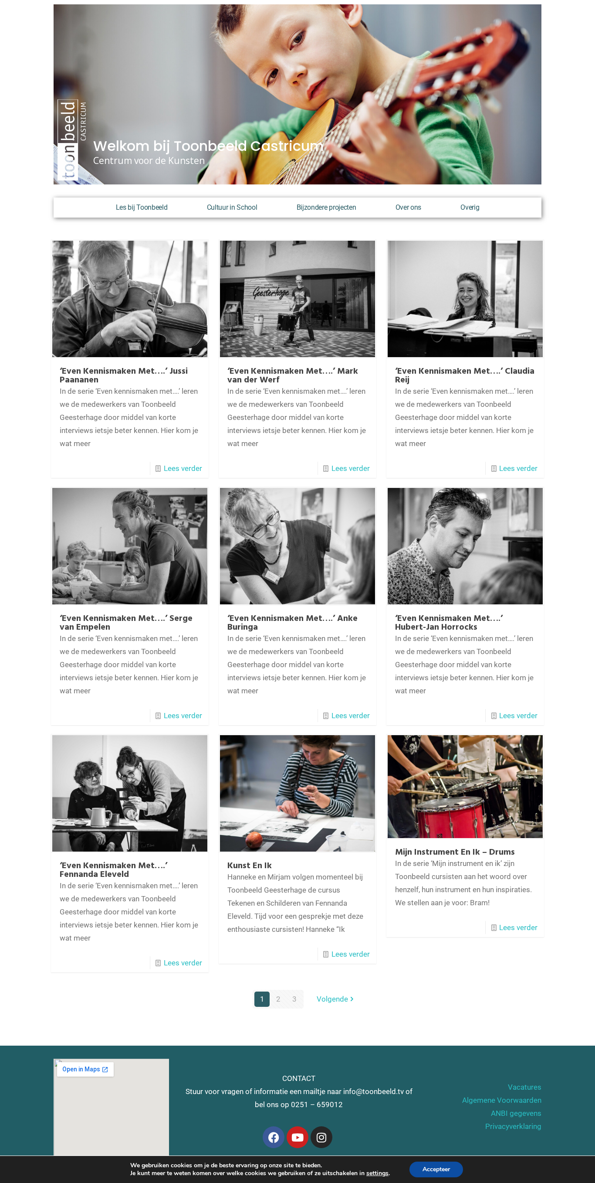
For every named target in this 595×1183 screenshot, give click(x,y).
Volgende (332, 999)
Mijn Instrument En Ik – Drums (455, 852)
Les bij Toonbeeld (142, 207)
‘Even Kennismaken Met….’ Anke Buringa (292, 623)
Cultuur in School (232, 207)
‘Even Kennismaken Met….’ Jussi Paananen (124, 376)
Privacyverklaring (513, 1126)
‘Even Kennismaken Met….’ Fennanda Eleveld (113, 870)
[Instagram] (321, 1137)
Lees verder (183, 468)
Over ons (409, 207)
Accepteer (436, 1169)
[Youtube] (297, 1137)
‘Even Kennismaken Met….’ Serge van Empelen (126, 623)
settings (377, 1173)
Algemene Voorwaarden (501, 1100)
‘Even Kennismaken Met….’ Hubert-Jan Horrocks (449, 623)
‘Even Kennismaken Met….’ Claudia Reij (464, 376)
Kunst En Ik (249, 866)
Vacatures (524, 1087)
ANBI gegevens (516, 1113)
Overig (469, 207)
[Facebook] (273, 1137)
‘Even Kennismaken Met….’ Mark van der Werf (292, 376)
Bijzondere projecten (326, 207)
